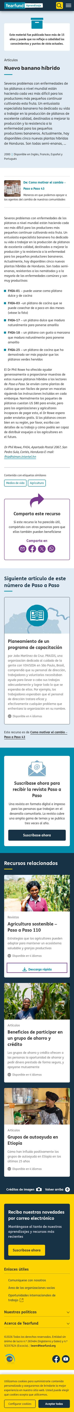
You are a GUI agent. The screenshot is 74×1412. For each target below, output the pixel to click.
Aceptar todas (54, 1404)
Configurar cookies (19, 1404)
